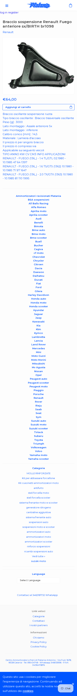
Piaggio (39, 390)
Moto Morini (38, 359)
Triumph (38, 443)
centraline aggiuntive (38, 512)
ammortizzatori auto (38, 531)
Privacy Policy (39, 642)
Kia (38, 325)
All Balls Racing (38, 203)
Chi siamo (38, 637)
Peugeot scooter (38, 382)
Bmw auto (38, 230)
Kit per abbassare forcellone (38, 478)
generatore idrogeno (38, 507)
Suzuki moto (38, 424)
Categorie (39, 616)
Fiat (38, 283)
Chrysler (38, 260)
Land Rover (38, 344)
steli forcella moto (38, 492)
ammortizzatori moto (38, 536)
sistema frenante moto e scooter (38, 502)
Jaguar (38, 314)
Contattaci (38, 620)
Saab (38, 409)
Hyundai (38, 310)
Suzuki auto (38, 420)
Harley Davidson (38, 294)
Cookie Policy (38, 646)
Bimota (38, 226)
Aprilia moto (38, 211)
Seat (38, 413)
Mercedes (38, 348)
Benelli (38, 222)
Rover (38, 401)
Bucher (38, 245)
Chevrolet (38, 256)
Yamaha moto (38, 455)
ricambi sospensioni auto (38, 551)
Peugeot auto (38, 378)
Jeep (38, 317)
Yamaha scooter (38, 458)
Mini (38, 352)
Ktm (38, 329)
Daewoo (38, 272)
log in (4, 12)
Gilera (38, 291)
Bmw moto (38, 234)
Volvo (38, 451)
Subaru (38, 436)
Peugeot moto (39, 386)
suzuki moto (38, 561)
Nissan (38, 371)
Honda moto (38, 302)
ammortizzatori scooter (38, 541)
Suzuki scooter (38, 428)
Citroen (38, 264)
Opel (38, 375)
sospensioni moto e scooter (38, 526)
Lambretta (38, 336)
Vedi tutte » (38, 556)
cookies (28, 691)
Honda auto (38, 298)
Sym (38, 417)
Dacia (38, 268)
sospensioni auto (38, 522)
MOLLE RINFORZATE (38, 473)
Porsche (38, 394)
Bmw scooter (38, 237)
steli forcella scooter (38, 497)
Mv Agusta (38, 367)
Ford (39, 287)
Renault (38, 397)
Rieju (38, 405)
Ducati (38, 279)
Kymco (38, 333)
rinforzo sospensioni (38, 546)
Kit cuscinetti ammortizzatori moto (38, 483)
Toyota (38, 439)
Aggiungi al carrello (18, 107)
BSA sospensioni (38, 199)
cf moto (39, 252)
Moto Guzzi (39, 355)
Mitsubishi (38, 363)
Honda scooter (38, 306)
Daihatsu (38, 275)
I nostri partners (38, 625)
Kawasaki (38, 321)
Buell (38, 241)
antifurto (39, 488)
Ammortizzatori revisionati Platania (38, 195)
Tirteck (38, 432)
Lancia (38, 340)
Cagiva (38, 249)
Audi (39, 218)
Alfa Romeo (38, 207)
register (13, 12)
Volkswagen (38, 447)
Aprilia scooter (38, 214)
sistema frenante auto (38, 517)
